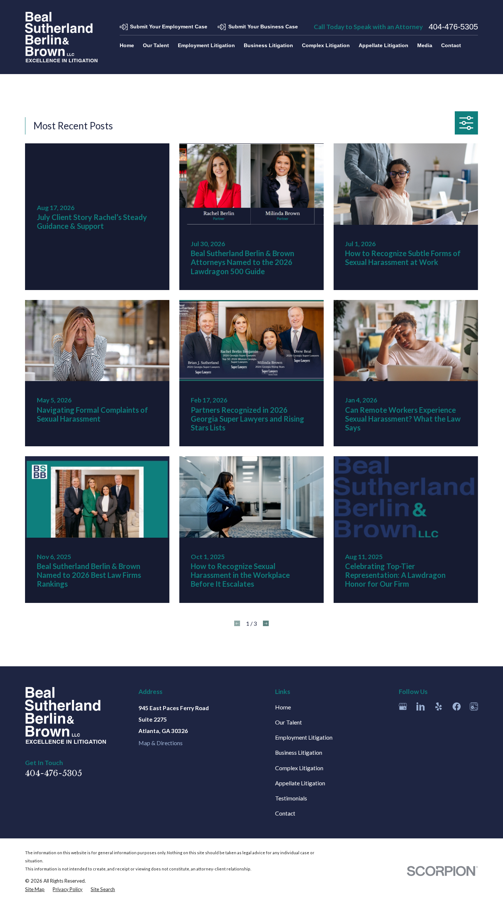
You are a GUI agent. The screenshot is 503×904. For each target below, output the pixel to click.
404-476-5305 (453, 27)
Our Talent (288, 722)
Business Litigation (298, 752)
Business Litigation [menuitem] (268, 45)
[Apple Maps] (474, 706)
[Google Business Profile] (403, 706)
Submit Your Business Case (263, 26)
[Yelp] (439, 706)
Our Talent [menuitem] (156, 45)
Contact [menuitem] (451, 45)
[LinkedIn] (420, 706)
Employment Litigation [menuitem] (206, 45)
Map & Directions (160, 742)
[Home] (61, 37)
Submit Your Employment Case (168, 26)
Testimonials (291, 798)
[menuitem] (35, 889)
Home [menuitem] (127, 45)
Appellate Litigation (300, 782)
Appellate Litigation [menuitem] (383, 45)
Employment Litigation (304, 737)
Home (283, 707)
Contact (285, 813)
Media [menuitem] (424, 45)
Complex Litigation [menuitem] (326, 45)
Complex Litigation (299, 767)
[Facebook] (457, 706)
